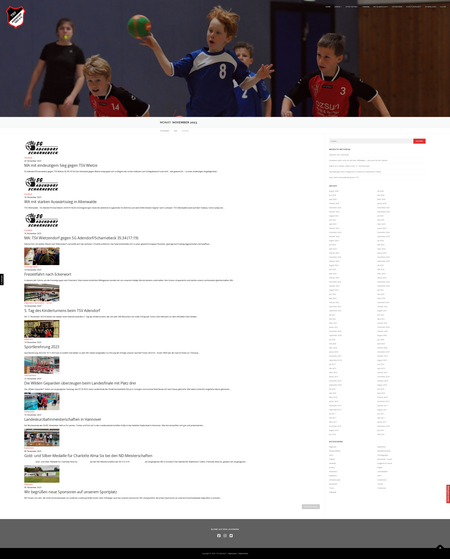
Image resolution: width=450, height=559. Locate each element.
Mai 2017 (332, 418)
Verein (337, 7)
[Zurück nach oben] (440, 548)
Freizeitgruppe (30, 266)
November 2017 (335, 405)
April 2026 (333, 199)
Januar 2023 (381, 278)
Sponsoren (397, 7)
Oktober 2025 (334, 212)
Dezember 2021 (383, 302)
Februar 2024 (334, 253)
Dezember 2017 (383, 401)
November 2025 (383, 207)
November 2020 (335, 331)
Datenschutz (243, 553)
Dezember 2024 (335, 232)
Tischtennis (381, 488)
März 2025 (381, 224)
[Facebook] (218, 535)
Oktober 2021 (382, 306)
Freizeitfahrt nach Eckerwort (47, 274)
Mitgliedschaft (380, 7)
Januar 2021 (333, 327)
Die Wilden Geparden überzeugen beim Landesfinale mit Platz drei (80, 383)
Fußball (332, 459)
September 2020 (335, 335)
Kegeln (379, 467)
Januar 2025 (381, 228)
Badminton (29, 448)
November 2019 (335, 356)
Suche (443, 7)
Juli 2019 (332, 364)
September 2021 (335, 311)
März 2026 (381, 199)
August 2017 (382, 410)
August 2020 (382, 335)
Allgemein (28, 303)
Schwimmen (29, 411)
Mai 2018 (332, 393)
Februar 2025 (334, 228)
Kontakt (2, 279)
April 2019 (381, 368)
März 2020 (333, 348)
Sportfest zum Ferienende (339, 155)
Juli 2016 (380, 430)
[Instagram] (225, 535)
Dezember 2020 (383, 327)
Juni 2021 (380, 315)
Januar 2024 (381, 253)
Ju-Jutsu (332, 467)
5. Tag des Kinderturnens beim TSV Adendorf (62, 310)
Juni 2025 (332, 220)
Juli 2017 (332, 414)
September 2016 (383, 426)
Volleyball (332, 492)
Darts (331, 455)
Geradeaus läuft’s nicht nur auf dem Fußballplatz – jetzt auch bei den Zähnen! (358, 160)
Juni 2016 (332, 434)
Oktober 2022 (334, 286)
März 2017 (333, 422)
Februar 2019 (382, 372)
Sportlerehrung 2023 (41, 346)
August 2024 (334, 240)
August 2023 (334, 265)
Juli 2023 (380, 265)
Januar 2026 (381, 203)
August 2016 (334, 430)
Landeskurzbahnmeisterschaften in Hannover (62, 419)
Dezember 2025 (335, 207)
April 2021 (381, 319)
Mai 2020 (332, 344)
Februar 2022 (334, 302)
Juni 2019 (380, 364)
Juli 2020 (332, 339)
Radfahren (333, 476)
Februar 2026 (334, 203)
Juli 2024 (380, 240)
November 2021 (335, 306)
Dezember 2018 (383, 376)
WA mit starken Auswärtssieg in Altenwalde (60, 201)
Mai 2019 (332, 368)
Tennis (331, 488)
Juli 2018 (332, 389)
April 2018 (381, 393)
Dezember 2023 (335, 257)
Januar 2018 (333, 401)
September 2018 (335, 385)
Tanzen (380, 484)
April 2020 (381, 344)
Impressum (232, 553)
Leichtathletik (30, 375)
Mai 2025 (380, 220)
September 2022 (383, 286)
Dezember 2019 (383, 352)
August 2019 (382, 360)
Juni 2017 (380, 414)
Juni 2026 (332, 195)
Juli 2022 (380, 290)
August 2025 (334, 216)
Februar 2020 (382, 348)
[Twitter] (231, 535)
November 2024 (383, 232)
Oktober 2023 (334, 261)
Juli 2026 (380, 191)
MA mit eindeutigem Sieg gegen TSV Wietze (60, 165)
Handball (28, 157)
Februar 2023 (334, 278)
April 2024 (333, 249)
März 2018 (333, 397)
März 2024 (381, 249)
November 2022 (383, 282)
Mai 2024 (380, 245)
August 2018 (382, 385)
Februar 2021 (382, 323)
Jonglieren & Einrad (384, 463)
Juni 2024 (332, 245)
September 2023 (383, 261)
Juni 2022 (332, 294)
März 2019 (333, 372)
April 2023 (333, 273)
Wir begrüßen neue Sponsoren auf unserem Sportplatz (70, 491)
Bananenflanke (334, 451)
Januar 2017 (381, 422)
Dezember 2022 (335, 282)
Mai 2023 (380, 269)
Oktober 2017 (382, 405)
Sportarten (351, 7)
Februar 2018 (382, 397)
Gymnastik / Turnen (43, 303)
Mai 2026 (380, 195)
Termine (365, 7)
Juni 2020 (380, 339)
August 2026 (334, 191)
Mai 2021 (332, 319)
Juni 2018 (380, 389)
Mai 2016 (380, 434)
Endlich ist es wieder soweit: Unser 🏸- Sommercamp (349, 166)
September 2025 (383, 212)
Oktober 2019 (382, 356)
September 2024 (383, 236)
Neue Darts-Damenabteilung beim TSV (344, 177)
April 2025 (333, 224)
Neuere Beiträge (310, 507)
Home (328, 7)
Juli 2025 (380, 216)
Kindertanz (333, 471)
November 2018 (335, 381)
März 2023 (381, 273)
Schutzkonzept (413, 7)
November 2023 (383, 257)
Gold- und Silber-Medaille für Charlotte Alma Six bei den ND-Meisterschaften (88, 455)
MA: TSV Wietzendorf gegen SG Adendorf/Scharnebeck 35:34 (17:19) (81, 237)
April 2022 (333, 298)
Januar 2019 (333, 376)
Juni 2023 (332, 269)
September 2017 (335, 410)
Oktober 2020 (382, 331)
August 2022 (334, 290)
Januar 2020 (333, 352)
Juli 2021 (332, 315)
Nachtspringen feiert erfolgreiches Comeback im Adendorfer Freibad (355, 172)
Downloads (430, 7)
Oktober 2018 (382, 381)
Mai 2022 (380, 294)
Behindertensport (384, 451)
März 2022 (381, 298)
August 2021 (382, 311)
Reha (379, 476)
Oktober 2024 (334, 236)
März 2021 (333, 323)
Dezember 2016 (335, 426)
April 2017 (381, 418)
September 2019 (335, 360)
